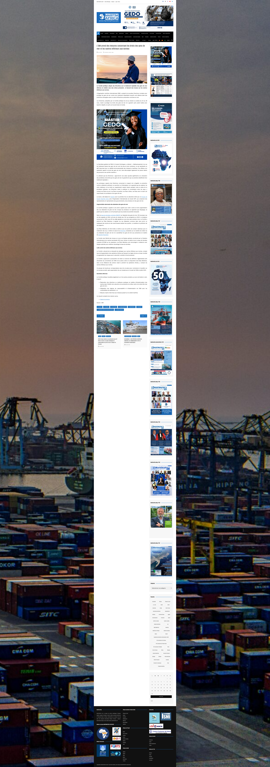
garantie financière (103, 235)
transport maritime (120, 309)
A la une (100, 306)
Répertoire (138, 40)
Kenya (150, 754)
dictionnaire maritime (156, 611)
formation (162, 617)
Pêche (162, 650)
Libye (124, 755)
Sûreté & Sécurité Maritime (134, 33)
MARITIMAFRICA (132, 306)
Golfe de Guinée (156, 621)
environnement (154, 617)
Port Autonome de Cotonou (161, 640)
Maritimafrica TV (113, 40)
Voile (142, 37)
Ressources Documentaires (122, 40)
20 (161, 687)
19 (158, 687)
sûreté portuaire (156, 659)
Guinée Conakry (166, 621)
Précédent (101, 316)
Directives (123, 230)
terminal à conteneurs (157, 663)
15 (167, 684)
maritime (139, 306)
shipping (168, 650)
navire (166, 634)
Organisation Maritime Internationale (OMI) (106, 309)
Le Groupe (144, 40)
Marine (98, 37)
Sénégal (153, 656)
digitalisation (167, 611)
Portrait (159, 37)
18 (155, 687)
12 (158, 684)
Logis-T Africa (117, 1)
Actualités (106, 33)
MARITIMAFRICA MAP (100, 1)
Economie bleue (158, 33)
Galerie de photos (105, 299)
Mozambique (134, 336)
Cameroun (154, 608)
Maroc (156, 634)
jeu (167, 624)
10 (152, 684)
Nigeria (124, 740)
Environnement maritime (105, 37)
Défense (126, 33)
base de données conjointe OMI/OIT (110, 215)
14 (164, 684)
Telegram (112, 1)
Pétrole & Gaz (120, 37)
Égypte (124, 753)
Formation (146, 37)
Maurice (124, 720)
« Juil (152, 701)
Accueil (102, 33)
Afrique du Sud (167, 601)
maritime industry (167, 630)
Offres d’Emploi (131, 40)
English (168, 40)
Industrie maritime (123, 306)
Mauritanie (125, 759)
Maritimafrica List (100, 40)
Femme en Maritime (165, 37)
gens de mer (114, 306)
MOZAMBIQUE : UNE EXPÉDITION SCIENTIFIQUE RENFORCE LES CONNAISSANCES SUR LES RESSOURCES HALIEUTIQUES (133, 340)
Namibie (124, 724)
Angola (124, 715)
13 (161, 684)
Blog (116, 33)
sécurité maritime (156, 653)
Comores (124, 717)
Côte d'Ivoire (168, 608)
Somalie (150, 756)
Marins (110, 52)
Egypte (169, 614)
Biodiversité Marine (127, 336)
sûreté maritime (167, 656)
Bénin (162, 604)
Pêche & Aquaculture (166, 33)
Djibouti (150, 753)
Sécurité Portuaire (166, 653)
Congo (161, 608)
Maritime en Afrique (156, 630)
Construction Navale (136, 37)
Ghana (124, 737)
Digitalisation (121, 33)
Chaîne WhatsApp (107, 1)
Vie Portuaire (152, 33)
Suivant (142, 316)
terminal (167, 659)
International (112, 33)
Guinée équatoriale (152, 743)
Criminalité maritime (144, 33)
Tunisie (124, 761)
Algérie (124, 752)
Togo (124, 744)
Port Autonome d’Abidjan (157, 647)
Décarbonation (113, 37)
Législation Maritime (128, 37)
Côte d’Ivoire (125, 733)
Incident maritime (153, 37)
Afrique (160, 601)
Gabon (169, 617)
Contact (149, 40)
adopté (112, 196)
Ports (168, 647)
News (112, 52)
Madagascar (125, 718)
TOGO (168, 663)
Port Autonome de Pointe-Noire (161, 643)
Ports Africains (154, 650)
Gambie (124, 735)
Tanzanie (103, 336)
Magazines (107, 40)
